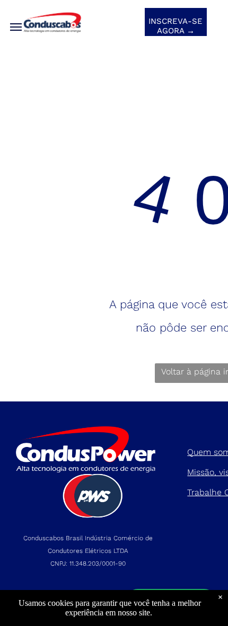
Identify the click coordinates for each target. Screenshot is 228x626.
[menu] (16, 27)
